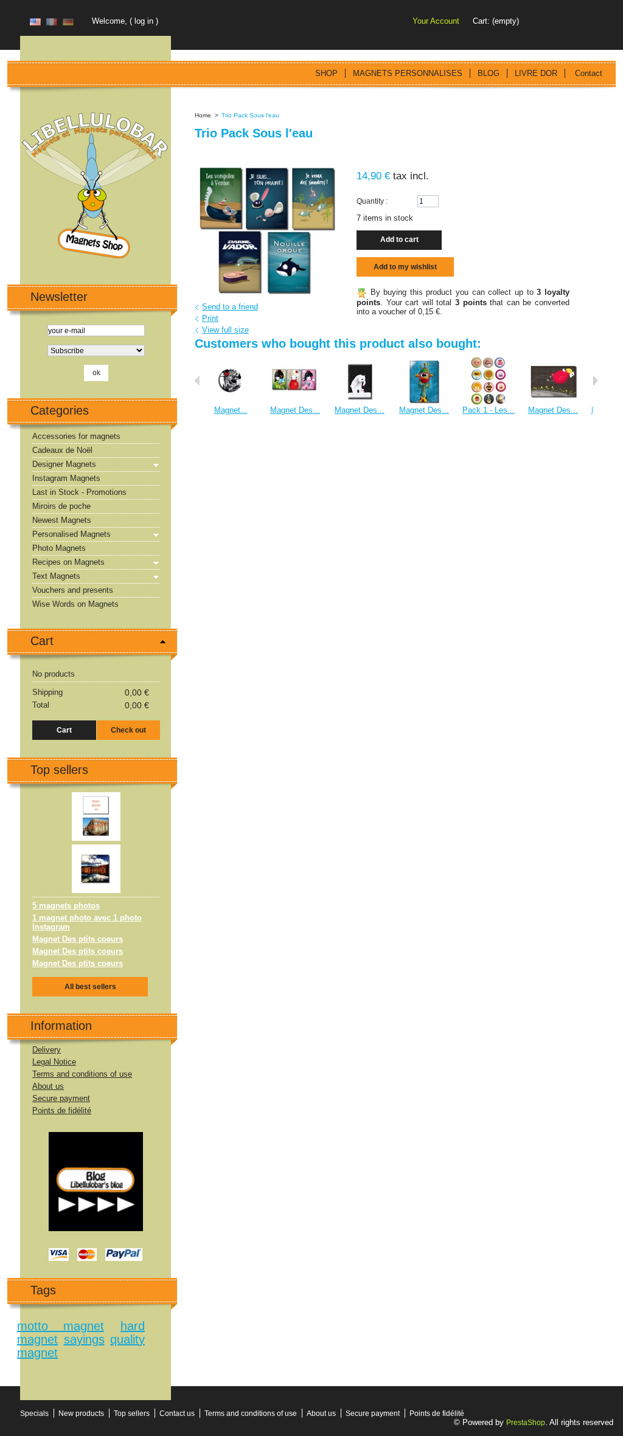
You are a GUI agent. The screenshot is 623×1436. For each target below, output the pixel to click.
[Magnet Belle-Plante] (230, 361)
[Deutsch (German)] (68, 22)
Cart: (481, 21)
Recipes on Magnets (68, 562)
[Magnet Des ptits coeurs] (295, 361)
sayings (84, 1339)
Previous (197, 380)
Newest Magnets (61, 520)
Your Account (435, 21)
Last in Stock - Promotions (79, 492)
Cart (42, 640)
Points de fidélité (61, 1110)
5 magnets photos (66, 905)
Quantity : (372, 201)
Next (595, 380)
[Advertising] (96, 1136)
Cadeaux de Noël (62, 450)
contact (588, 73)
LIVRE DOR (536, 73)
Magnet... (231, 410)
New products (81, 1413)
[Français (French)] (51, 22)
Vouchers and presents (72, 590)
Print (210, 318)
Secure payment (61, 1098)
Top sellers (59, 769)
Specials (34, 1413)
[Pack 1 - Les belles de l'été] (488, 361)
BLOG (488, 73)
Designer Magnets (64, 464)
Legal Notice (54, 1061)
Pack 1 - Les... (488, 410)
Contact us (177, 1413)
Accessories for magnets (76, 436)
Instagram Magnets (66, 478)
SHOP (326, 73)
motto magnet (60, 1326)
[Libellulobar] (95, 187)
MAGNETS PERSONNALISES (407, 73)
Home (203, 115)
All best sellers (90, 986)
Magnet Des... (295, 410)
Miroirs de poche (61, 506)
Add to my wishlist (405, 267)
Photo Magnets (59, 548)
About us (48, 1086)
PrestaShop (525, 1422)
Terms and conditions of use (82, 1074)
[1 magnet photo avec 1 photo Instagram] (96, 849)
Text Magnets (56, 576)
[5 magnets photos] (96, 796)
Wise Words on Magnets (75, 604)
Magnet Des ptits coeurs (77, 939)
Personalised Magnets (71, 534)
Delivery (46, 1049)
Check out (128, 730)
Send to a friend (230, 306)
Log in (143, 21)
